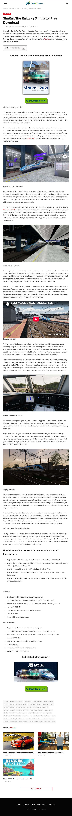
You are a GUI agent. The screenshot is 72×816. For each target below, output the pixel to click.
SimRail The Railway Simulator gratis (15, 713)
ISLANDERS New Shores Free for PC (17, 779)
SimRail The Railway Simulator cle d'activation (39, 701)
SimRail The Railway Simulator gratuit (39, 713)
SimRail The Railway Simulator (13, 701)
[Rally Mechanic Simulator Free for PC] (18, 741)
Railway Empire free (10, 210)
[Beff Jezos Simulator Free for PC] (53, 741)
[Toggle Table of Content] (23, 48)
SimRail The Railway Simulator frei (37, 707)
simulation (30, 139)
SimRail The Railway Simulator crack (15, 704)
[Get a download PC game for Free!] (36, 3)
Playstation (42, 805)
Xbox (33, 805)
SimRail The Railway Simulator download (40, 704)
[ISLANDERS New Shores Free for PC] (18, 767)
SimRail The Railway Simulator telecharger (42, 722)
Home (19, 805)
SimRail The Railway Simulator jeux (44, 716)
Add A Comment (36, 788)
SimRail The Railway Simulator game (41, 710)
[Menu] (5, 3)
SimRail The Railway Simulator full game (16, 710)
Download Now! (37, 100)
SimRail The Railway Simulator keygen (15, 719)
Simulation (7, 13)
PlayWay (47, 39)
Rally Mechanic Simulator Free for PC (18, 753)
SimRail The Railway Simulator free (14, 707)
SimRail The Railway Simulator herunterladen (18, 716)
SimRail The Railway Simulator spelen (15, 722)
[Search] (67, 3)
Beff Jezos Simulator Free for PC (51, 753)
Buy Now (52, 805)
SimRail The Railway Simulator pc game (41, 719)
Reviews (26, 805)
